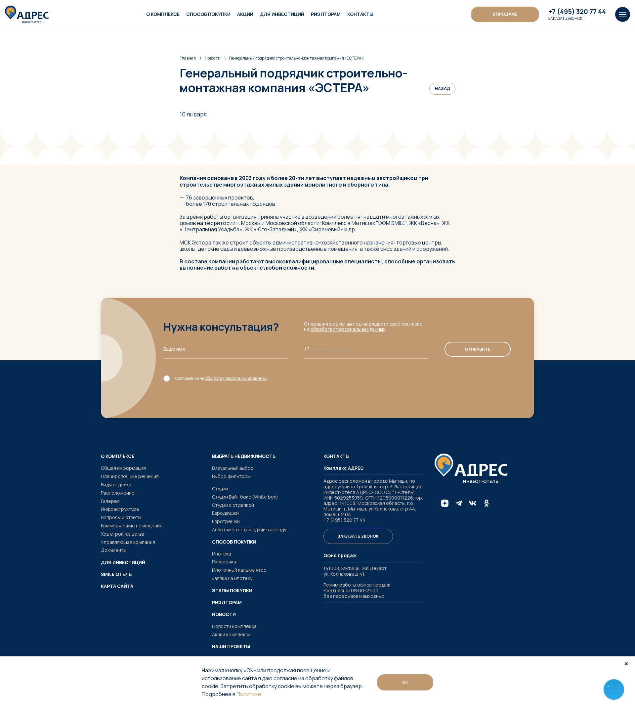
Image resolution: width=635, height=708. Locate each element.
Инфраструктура (120, 509)
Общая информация (123, 468)
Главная (188, 58)
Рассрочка (224, 561)
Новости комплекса (234, 626)
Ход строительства (122, 534)
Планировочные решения (130, 476)
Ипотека (221, 554)
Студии (220, 488)
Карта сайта (117, 586)
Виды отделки (116, 484)
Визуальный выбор (233, 468)
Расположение (118, 493)
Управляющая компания (128, 542)
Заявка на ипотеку (232, 578)
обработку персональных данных (347, 329)
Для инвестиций (282, 14)
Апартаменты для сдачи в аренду (249, 529)
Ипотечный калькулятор (239, 570)
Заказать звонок (565, 18)
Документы (113, 550)
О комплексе (163, 14)
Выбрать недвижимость (243, 456)
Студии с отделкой (233, 505)
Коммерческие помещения (131, 525)
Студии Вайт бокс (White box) (245, 497)
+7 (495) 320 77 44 (577, 12)
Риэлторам (326, 14)
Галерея (110, 501)
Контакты (360, 14)
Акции (245, 14)
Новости (212, 58)
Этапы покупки (232, 590)
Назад (442, 88)
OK (405, 682)
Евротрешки (226, 521)
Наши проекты (231, 646)
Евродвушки (225, 513)
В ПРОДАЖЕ (505, 14)
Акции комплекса (231, 634)
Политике (248, 694)
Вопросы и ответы (121, 517)
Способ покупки (208, 14)
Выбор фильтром (231, 476)
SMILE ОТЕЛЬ (116, 574)
